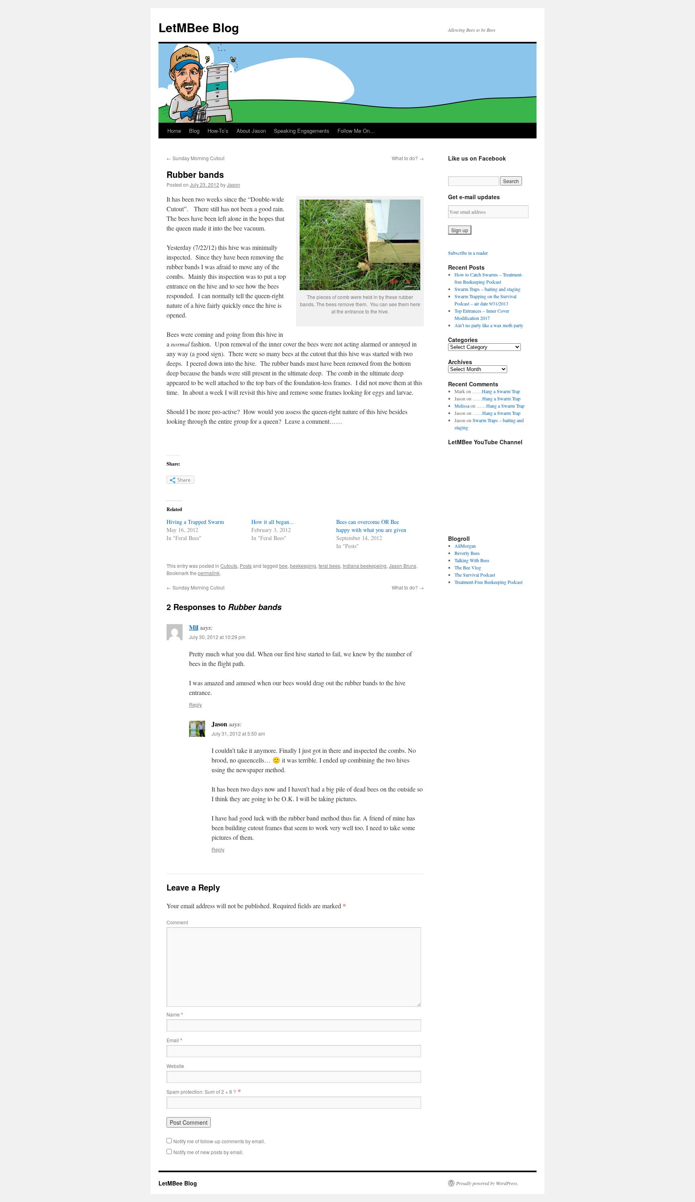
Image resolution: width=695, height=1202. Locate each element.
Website (175, 1065)
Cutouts (228, 565)
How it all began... (272, 522)
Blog (194, 130)
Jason (233, 184)
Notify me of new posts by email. (208, 1151)
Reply (195, 704)
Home (174, 130)
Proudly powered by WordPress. (487, 1183)
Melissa (461, 405)
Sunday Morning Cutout (195, 158)
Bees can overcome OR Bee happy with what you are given (371, 526)
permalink (209, 572)
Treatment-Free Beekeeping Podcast (488, 582)
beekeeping (303, 565)
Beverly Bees (467, 553)
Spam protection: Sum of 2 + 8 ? (201, 1091)
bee (283, 565)
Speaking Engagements (301, 130)
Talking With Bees (471, 560)
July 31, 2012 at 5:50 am (238, 733)
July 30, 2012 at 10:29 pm (217, 636)
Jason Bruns (402, 565)
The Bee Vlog (467, 567)
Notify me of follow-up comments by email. (219, 1141)
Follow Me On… (356, 130)
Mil (193, 627)
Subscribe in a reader (468, 252)
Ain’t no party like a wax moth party (488, 325)
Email (174, 1040)
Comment (177, 922)
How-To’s (218, 130)
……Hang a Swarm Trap (496, 391)
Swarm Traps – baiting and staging (487, 289)
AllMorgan (465, 545)
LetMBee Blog (198, 27)
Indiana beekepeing (365, 565)
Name (175, 1014)
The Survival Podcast (474, 574)
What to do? (408, 158)
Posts (246, 565)
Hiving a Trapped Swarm (195, 522)
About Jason (251, 130)
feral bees (329, 565)
